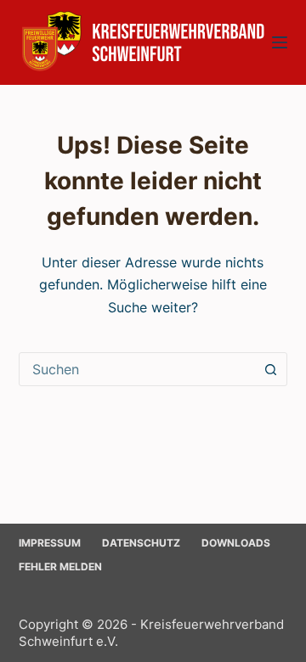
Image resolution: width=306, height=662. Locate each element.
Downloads (235, 542)
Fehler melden (60, 566)
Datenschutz (141, 542)
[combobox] (137, 369)
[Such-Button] (270, 369)
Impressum (50, 542)
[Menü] (279, 42)
